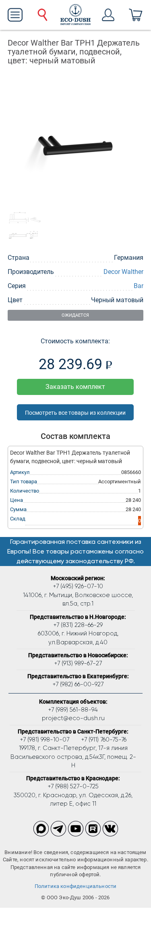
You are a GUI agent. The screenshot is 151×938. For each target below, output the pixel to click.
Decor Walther (123, 272)
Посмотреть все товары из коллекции (75, 412)
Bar (138, 286)
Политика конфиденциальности (76, 886)
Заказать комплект (75, 387)
